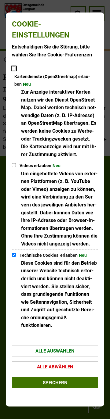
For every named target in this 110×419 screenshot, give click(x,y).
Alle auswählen (55, 351)
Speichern (55, 382)
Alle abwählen (55, 367)
